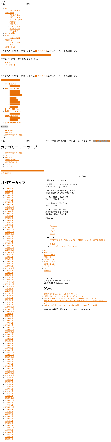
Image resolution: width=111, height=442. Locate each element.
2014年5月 (9, 434)
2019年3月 (9, 346)
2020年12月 (9, 307)
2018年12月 (9, 352)
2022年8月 (9, 270)
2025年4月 (9, 220)
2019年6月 (9, 339)
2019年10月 (9, 332)
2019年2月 (9, 348)
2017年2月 (9, 393)
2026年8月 (9, 188)
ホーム (7, 8)
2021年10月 (9, 286)
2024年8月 (9, 238)
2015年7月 (9, 414)
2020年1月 (9, 325)
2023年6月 (9, 259)
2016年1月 (9, 405)
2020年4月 (9, 318)
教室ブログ (14, 24)
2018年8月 (9, 361)
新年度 (52, 244)
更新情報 (47, 271)
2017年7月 (9, 382)
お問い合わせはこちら (11, 80)
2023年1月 (9, 266)
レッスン (72, 240)
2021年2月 (9, 302)
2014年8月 (9, 432)
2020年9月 (9, 314)
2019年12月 (9, 327)
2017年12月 (9, 371)
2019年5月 (9, 341)
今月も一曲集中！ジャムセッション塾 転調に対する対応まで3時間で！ (72, 305)
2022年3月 (9, 275)
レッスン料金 (10, 33)
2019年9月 (9, 334)
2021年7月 (9, 293)
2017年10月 (9, 375)
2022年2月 (9, 277)
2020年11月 (9, 309)
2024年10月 (9, 234)
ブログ (7, 164)
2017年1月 (9, 396)
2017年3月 (9, 391)
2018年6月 (9, 366)
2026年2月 (9, 202)
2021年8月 (9, 291)
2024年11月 (9, 232)
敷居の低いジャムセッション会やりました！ (61, 294)
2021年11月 (9, 284)
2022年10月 (9, 268)
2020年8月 (9, 316)
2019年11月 (9, 330)
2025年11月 (9, 207)
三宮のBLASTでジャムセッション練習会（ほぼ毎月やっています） (70, 298)
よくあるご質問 (16, 20)
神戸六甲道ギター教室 (101, 141)
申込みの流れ (15, 15)
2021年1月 (9, 305)
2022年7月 (9, 273)
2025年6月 (9, 216)
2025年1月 (9, 227)
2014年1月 (9, 439)
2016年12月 (9, 398)
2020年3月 (9, 320)
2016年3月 (9, 402)
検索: (3, 4)
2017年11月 (9, 373)
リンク (46, 268)
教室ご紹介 (9, 13)
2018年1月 (9, 368)
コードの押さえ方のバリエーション (64, 246)
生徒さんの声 (15, 29)
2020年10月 (9, 311)
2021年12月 (9, 282)
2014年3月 (9, 437)
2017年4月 (9, 389)
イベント (8, 166)
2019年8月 (9, 336)
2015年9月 (9, 409)
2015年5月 (9, 416)
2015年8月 (9, 412)
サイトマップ (10, 65)
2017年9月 (9, 377)
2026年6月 (9, 193)
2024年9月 (9, 236)
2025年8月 (9, 211)
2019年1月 (9, 350)
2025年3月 (9, 223)
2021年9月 (9, 289)
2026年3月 (9, 200)
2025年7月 (9, 213)
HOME (7, 63)
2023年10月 (9, 252)
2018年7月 (9, 364)
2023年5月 (9, 261)
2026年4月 (9, 197)
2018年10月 (9, 357)
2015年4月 (9, 418)
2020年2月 (9, 323)
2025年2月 (9, 225)
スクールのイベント (13, 155)
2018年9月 (9, 359)
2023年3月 (9, 264)
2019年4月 (9, 343)
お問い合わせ (10, 47)
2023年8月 (9, 254)
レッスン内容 (15, 26)
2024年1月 (9, 245)
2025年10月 (9, 209)
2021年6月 (9, 295)
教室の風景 (14, 31)
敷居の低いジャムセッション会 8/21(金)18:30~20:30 (64, 296)
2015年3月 (9, 421)
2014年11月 (9, 428)
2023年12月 (9, 248)
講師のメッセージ (84, 240)
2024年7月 (9, 241)
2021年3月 (9, 300)
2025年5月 (9, 218)
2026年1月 (9, 204)
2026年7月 (9, 191)
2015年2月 (9, 423)
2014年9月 (9, 430)
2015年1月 (9, 425)
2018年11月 (9, 355)
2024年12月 (9, 229)
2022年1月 (9, 279)
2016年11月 (9, 400)
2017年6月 (9, 384)
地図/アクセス (15, 10)
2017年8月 (9, 380)
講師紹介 (13, 22)
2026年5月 (9, 195)
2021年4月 (9, 298)
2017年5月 (9, 387)
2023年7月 (9, 257)
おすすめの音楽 (99, 240)
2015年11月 (9, 407)
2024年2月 (9, 243)
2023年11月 (9, 250)
